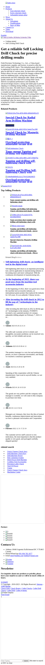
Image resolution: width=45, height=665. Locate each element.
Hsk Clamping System (15, 458)
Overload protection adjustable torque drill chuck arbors (19, 144)
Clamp (9, 468)
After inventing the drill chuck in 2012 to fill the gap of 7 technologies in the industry (25, 302)
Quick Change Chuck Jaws (17, 451)
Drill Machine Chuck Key (16, 454)
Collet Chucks (27, 588)
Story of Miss (15, 25)
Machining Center (13, 472)
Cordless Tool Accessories (16, 462)
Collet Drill (11, 590)
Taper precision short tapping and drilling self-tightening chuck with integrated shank (23, 222)
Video (8, 29)
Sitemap (39, 584)
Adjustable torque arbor (18, 15)
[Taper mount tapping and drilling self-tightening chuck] (24, 197)
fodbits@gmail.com (31, 556)
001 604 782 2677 (25, 554)
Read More (10, 125)
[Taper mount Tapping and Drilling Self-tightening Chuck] (14, 148)
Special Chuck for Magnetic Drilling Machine (22, 133)
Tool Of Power (12, 466)
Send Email (5, 595)
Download (9, 31)
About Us (9, 19)
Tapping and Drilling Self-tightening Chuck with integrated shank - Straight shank (24, 211)
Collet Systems (21, 590)
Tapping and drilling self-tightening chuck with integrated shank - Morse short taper (24, 253)
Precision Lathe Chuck (15, 464)
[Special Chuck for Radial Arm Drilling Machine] (22, 113)
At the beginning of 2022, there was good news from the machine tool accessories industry (22, 282)
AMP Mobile (5, 586)
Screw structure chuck (18, 13)
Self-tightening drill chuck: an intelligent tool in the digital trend (25, 263)
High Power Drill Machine (17, 460)
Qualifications (15, 23)
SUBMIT (4, 582)
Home (8, 7)
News (8, 17)
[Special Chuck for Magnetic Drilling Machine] (22, 129)
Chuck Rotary (15, 588)
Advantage (14, 21)
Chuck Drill (5, 588)
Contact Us (10, 27)
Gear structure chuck (17, 11)
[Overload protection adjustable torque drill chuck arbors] (9, 139)
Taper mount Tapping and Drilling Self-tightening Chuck (21, 153)
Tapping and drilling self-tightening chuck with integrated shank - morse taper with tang (24, 231)
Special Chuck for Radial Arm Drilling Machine (20, 119)
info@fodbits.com (16, 556)
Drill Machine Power (15, 456)
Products (9, 9)
